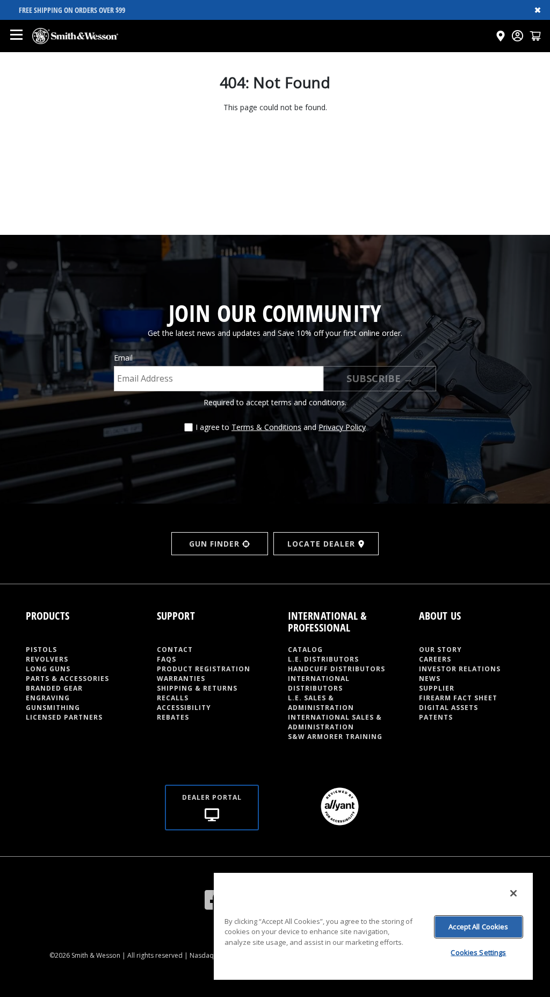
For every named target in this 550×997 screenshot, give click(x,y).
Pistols (41, 649)
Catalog (305, 649)
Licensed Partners (64, 717)
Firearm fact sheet (458, 697)
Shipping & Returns (197, 688)
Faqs (166, 659)
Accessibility (184, 707)
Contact (175, 649)
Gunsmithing (53, 707)
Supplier (436, 688)
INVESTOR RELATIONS (460, 668)
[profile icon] (517, 36)
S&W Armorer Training (335, 736)
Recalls (173, 697)
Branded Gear (54, 688)
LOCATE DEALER (321, 544)
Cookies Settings (478, 952)
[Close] (513, 893)
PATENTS (436, 717)
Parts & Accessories (67, 678)
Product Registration (203, 668)
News (429, 678)
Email (123, 358)
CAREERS (435, 659)
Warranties (181, 678)
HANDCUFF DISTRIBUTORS (336, 668)
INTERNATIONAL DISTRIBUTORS (319, 683)
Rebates (173, 717)
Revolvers (47, 659)
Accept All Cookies (478, 926)
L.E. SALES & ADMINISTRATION (321, 702)
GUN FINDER (214, 544)
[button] (535, 36)
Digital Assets (448, 707)
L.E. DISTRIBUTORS (323, 659)
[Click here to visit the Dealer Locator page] (500, 36)
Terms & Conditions (266, 427)
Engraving (48, 697)
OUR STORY (440, 649)
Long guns (48, 668)
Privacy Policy (342, 427)
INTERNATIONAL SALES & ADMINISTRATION (335, 722)
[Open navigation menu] (16, 36)
